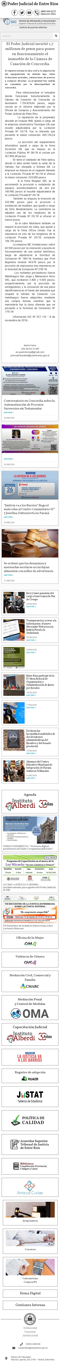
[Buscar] (56, 36)
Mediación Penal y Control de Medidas (30, 1001)
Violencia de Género (30, 956)
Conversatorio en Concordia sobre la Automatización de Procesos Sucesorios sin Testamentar (29, 405)
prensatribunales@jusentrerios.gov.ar (30, 355)
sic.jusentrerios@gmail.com (30, 352)
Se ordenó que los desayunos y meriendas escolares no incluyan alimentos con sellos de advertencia (28, 567)
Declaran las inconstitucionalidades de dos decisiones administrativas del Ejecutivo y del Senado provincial (40, 738)
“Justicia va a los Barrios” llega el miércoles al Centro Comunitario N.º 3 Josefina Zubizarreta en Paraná (29, 509)
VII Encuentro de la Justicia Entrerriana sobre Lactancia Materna (28, 927)
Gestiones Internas (30, 1305)
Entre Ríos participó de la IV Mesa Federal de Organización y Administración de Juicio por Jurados (40, 682)
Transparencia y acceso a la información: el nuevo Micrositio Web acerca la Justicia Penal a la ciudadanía (41, 627)
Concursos (30, 1249)
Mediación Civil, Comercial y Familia (30, 977)
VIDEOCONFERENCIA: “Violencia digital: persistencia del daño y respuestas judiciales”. (28, 848)
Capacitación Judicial (30, 1027)
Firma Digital (30, 1293)
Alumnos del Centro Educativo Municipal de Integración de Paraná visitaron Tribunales (39, 766)
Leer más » (9, 413)
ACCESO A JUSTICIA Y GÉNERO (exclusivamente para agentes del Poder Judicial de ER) (29, 887)
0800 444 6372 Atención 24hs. (48, 12)
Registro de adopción (30, 1072)
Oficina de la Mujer (30, 938)
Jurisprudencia (30, 1220)
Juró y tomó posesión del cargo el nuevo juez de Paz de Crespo (40, 596)
